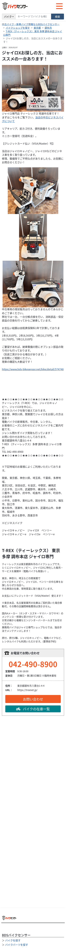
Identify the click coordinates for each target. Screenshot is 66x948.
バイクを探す (13, 940)
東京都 (37, 27)
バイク (8, 16)
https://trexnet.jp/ (27, 690)
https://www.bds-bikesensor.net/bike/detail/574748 (33, 369)
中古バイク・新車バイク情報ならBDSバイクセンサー (30, 24)
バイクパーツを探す (16, 945)
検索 (57, 16)
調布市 (48, 27)
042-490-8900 (33, 664)
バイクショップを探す (18, 27)
